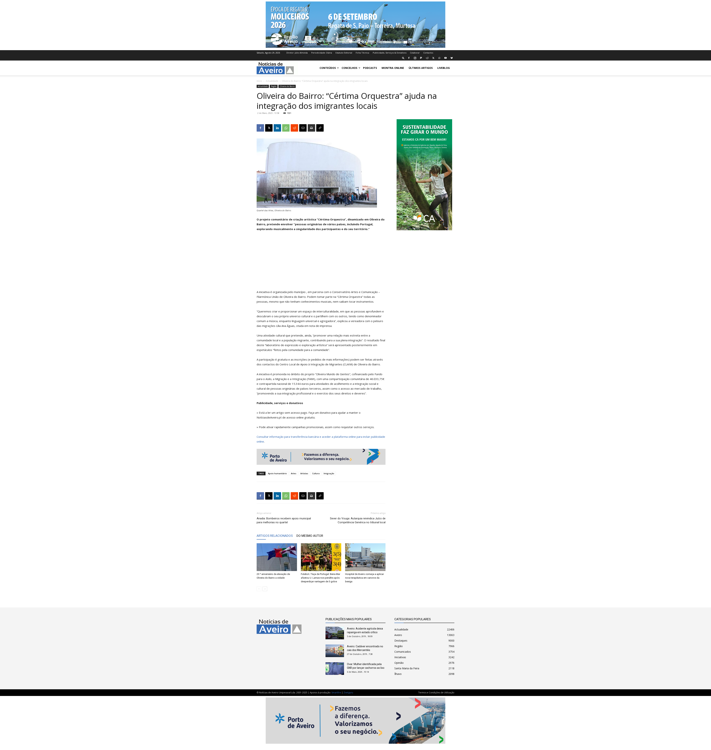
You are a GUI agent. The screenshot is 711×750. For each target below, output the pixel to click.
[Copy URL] (320, 128)
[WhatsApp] (439, 58)
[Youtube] (445, 58)
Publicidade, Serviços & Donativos (389, 52)
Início (259, 81)
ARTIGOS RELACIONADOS (275, 536)
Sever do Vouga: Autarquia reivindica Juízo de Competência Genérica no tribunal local (357, 520)
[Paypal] (421, 58)
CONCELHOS (349, 68)
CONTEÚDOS (328, 68)
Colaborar (415, 52)
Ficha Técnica (362, 52)
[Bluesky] (451, 58)
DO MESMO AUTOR (309, 536)
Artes (293, 473)
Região (273, 86)
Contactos (428, 52)
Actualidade (272, 81)
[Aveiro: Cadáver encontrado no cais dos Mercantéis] (335, 650)
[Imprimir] (311, 128)
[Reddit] (427, 58)
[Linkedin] (277, 128)
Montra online (393, 68)
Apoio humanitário (277, 473)
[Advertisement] (321, 262)
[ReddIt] (294, 128)
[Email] (303, 128)
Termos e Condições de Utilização (436, 692)
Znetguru (348, 692)
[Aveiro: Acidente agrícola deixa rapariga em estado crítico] (335, 633)
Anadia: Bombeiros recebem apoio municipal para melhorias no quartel (284, 520)
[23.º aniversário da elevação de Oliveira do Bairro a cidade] (277, 557)
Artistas (304, 473)
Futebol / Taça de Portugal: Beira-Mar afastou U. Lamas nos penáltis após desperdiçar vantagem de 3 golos (320, 578)
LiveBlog (443, 68)
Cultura (316, 473)
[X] (433, 58)
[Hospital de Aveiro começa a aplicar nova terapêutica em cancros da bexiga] (365, 557)
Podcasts (370, 68)
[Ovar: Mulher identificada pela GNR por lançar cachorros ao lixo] (335, 668)
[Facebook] (409, 58)
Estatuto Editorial (344, 52)
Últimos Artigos (421, 68)
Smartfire (336, 692)
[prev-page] (259, 589)
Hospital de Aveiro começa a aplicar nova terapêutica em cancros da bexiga (364, 578)
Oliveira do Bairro (287, 86)
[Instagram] (415, 58)
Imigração (329, 473)
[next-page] (265, 589)
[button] (403, 57)
